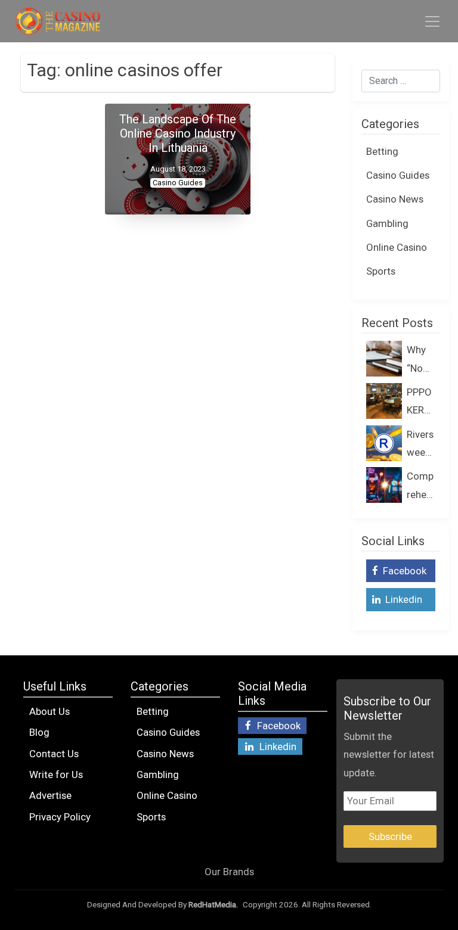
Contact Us (54, 754)
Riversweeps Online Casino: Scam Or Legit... (421, 445)
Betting (382, 151)
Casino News (394, 199)
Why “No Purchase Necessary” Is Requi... (420, 360)
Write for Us (56, 774)
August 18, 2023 (178, 168)
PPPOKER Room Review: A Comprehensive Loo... (420, 402)
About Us (49, 711)
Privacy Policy (60, 817)
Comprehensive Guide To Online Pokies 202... (421, 486)
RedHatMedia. (213, 904)
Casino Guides (178, 182)
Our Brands (229, 872)
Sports (380, 271)
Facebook (403, 571)
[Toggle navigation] (432, 21)
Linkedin (402, 599)
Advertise (50, 795)
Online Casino (396, 247)
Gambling (387, 223)
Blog (39, 732)
